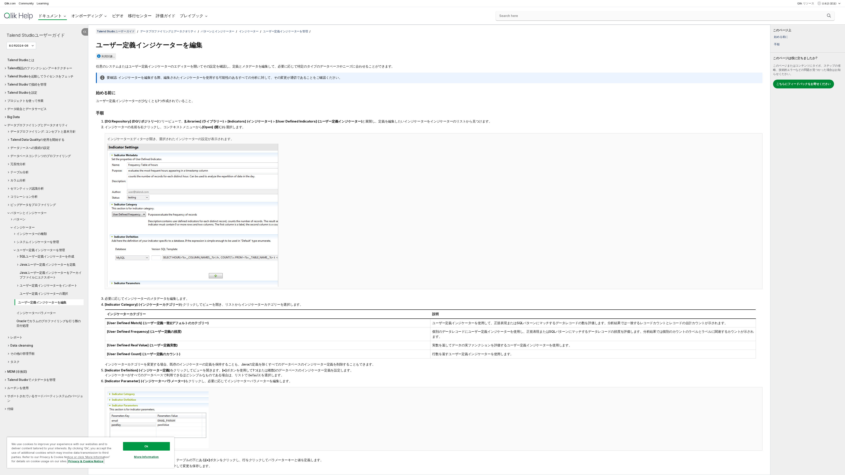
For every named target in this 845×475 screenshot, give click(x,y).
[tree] (44, 233)
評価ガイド (165, 15)
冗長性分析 (18, 164)
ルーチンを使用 (17, 388)
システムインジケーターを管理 (38, 242)
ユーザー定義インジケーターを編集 (42, 302)
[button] (829, 15)
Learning (42, 3)
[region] (90, 452)
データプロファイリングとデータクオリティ (37, 125)
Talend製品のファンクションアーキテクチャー (39, 68)
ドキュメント (50, 15)
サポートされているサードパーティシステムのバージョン (45, 398)
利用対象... (108, 56)
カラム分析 (18, 180)
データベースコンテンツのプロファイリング (40, 156)
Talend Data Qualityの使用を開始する (37, 139)
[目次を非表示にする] (84, 32)
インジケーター (24, 227)
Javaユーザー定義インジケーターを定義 (47, 264)
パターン (19, 219)
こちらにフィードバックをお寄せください (803, 84)
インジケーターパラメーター (36, 313)
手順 (777, 44)
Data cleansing (21, 345)
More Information (146, 457)
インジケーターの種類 (32, 234)
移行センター (140, 15)
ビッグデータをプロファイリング (33, 204)
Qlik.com (10, 3)
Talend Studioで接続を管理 (26, 84)
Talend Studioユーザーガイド (36, 35)
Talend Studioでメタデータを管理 (31, 380)
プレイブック (191, 15)
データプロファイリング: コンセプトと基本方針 (42, 131)
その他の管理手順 (22, 353)
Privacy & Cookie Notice (85, 461)
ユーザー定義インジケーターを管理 (41, 250)
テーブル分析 (19, 172)
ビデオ (118, 15)
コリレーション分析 (24, 196)
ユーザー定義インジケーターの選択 (44, 293)
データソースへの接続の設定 (30, 148)
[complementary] (807, 250)
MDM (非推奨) (17, 371)
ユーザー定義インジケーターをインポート (48, 285)
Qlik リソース (805, 3)
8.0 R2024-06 (18, 45)
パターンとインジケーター (28, 213)
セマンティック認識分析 (27, 188)
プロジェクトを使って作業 (25, 100)
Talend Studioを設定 (22, 92)
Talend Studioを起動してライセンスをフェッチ (40, 76)
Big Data (13, 117)
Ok (146, 446)
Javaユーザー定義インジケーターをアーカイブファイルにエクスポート (51, 275)
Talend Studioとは (20, 60)
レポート (16, 337)
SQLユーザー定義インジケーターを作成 (47, 256)
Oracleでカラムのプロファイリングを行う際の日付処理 (49, 323)
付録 (10, 409)
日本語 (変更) (829, 3)
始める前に (781, 36)
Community (26, 3)
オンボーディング (87, 15)
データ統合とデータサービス (27, 109)
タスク (14, 362)
